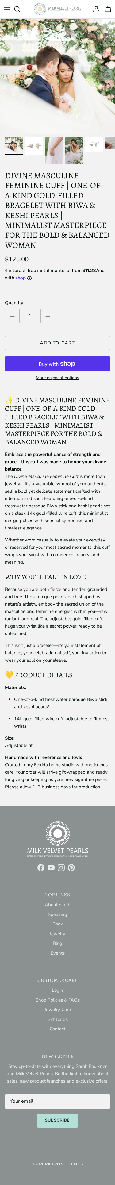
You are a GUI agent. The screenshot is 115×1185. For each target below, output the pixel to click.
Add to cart (57, 343)
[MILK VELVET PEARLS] (57, 9)
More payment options (57, 378)
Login (57, 990)
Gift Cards (57, 1019)
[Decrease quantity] (12, 316)
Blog (57, 943)
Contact (57, 1029)
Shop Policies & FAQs (58, 1000)
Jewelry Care (57, 1009)
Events (58, 953)
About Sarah (58, 905)
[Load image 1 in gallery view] (57, 76)
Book (57, 924)
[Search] (20, 9)
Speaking (57, 914)
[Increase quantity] (47, 316)
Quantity (14, 303)
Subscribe (57, 1120)
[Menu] (6, 9)
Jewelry (57, 934)
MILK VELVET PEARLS (64, 1164)
